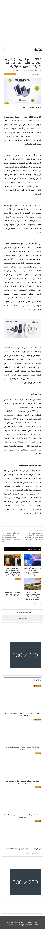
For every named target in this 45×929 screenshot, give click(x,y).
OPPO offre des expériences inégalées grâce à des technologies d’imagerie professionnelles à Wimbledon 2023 (11, 537)
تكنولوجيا (6, 74)
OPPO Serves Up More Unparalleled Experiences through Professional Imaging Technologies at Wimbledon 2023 (34, 537)
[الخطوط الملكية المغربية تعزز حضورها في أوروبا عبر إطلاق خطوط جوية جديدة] (32, 584)
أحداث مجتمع (17, 555)
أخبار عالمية (12, 74)
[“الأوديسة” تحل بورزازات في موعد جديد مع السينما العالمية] (12, 584)
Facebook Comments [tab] (21, 612)
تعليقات (21, 618)
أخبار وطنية (38, 753)
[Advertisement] (22, 23)
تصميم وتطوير (33, 924)
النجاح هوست (21, 924)
